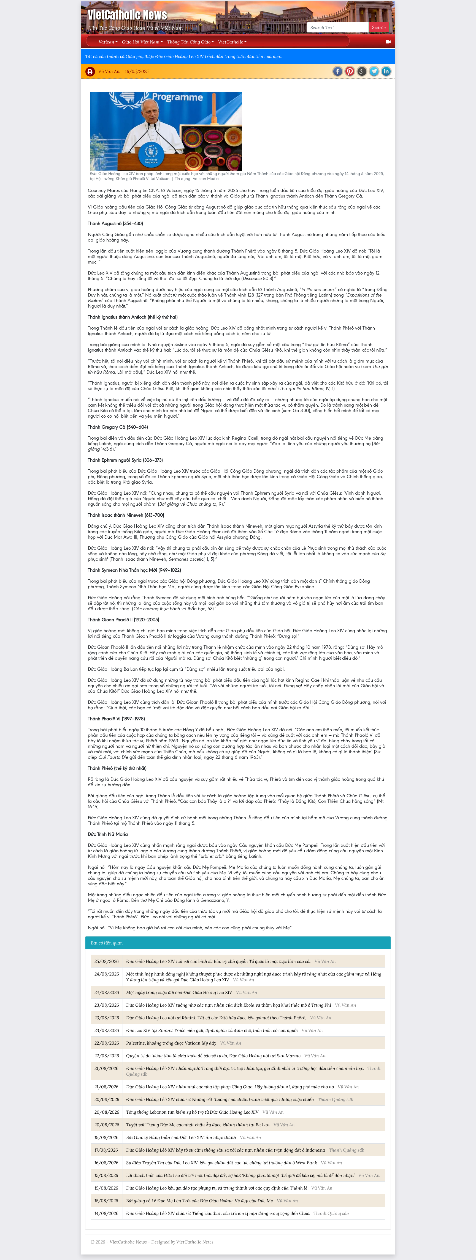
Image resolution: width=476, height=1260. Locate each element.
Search (379, 27)
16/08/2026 (106, 1162)
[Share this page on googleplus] (361, 71)
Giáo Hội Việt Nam (140, 42)
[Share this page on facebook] (337, 71)
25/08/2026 (106, 961)
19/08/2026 (106, 1137)
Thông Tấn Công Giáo (188, 42)
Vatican (106, 42)
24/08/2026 (106, 974)
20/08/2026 (106, 1099)
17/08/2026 (106, 1150)
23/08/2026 (106, 1005)
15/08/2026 (106, 1175)
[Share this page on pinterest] (349, 71)
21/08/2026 (106, 1068)
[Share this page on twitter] (374, 71)
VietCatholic (230, 42)
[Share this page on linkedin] (386, 71)
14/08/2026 (106, 1213)
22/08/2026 (106, 1043)
